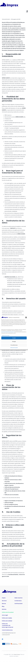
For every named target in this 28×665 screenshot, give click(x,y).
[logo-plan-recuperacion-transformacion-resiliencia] (11, 641)
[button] (26, 317)
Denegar (14, 341)
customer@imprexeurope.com (9, 633)
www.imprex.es (5, 67)
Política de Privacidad (14, 347)
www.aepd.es (8, 381)
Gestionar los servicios (5, 335)
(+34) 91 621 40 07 (6, 634)
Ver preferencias (14, 345)
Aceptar (14, 337)
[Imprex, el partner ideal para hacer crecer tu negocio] (9, 3)
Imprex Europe (17, 654)
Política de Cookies (14, 521)
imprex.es (9, 115)
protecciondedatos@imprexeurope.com (8, 331)
